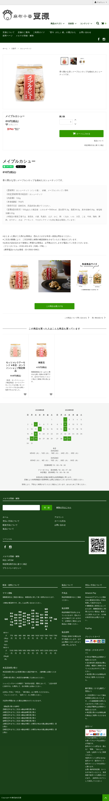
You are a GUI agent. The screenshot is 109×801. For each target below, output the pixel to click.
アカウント (101, 2)
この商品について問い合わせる (75, 318)
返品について (99, 141)
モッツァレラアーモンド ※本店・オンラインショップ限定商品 (15, 366)
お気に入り (13, 124)
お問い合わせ (85, 32)
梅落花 (41, 362)
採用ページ (8, 35)
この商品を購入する (54, 306)
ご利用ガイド (39, 32)
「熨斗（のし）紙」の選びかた (62, 32)
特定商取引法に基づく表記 (94, 145)
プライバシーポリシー (12, 568)
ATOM (10, 560)
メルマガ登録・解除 (25, 35)
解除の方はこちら (63, 507)
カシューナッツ (25, 48)
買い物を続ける (97, 318)
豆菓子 (13, 48)
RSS (4, 560)
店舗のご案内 (24, 32)
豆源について (9, 32)
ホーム (5, 48)
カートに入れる (83, 133)
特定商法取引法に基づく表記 (15, 564)
